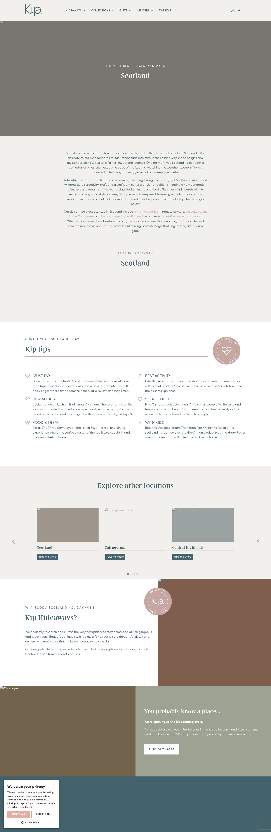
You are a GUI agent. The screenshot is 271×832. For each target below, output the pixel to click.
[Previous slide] (13, 542)
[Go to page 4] (139, 574)
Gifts (123, 10)
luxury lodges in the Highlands (122, 216)
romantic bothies (146, 211)
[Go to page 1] (128, 574)
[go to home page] (33, 10)
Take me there (47, 556)
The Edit (164, 10)
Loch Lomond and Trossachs (196, 548)
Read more (23, 806)
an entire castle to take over (181, 216)
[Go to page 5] (143, 574)
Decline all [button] (43, 813)
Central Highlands (120, 548)
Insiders (142, 10)
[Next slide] (257, 542)
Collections (100, 10)
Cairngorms (47, 548)
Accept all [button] (18, 813)
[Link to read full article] (68, 525)
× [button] (54, 783)
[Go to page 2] (132, 574)
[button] (233, 10)
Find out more (162, 749)
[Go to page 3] (135, 574)
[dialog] (31, 804)
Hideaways (73, 10)
